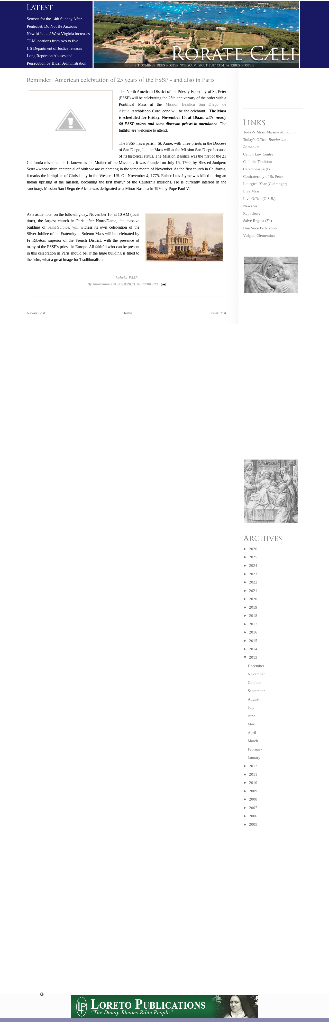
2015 (253, 641)
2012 (253, 766)
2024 (253, 565)
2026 (253, 549)
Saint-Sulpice (58, 227)
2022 (253, 582)
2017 (253, 624)
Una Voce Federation (260, 228)
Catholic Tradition (257, 162)
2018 (253, 616)
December (256, 666)
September (256, 691)
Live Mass (251, 191)
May (251, 724)
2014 (253, 649)
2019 (253, 607)
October (254, 682)
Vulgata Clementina (259, 235)
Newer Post (36, 313)
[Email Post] (162, 284)
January (254, 758)
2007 (253, 808)
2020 (253, 599)
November (256, 674)
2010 (253, 783)
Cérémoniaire (254, 169)
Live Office (252, 199)
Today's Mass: (269, 132)
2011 (253, 774)
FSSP (133, 278)
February (255, 749)
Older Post (217, 313)
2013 (253, 657)
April (252, 733)
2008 (253, 799)
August (253, 699)
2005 (253, 824)
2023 (253, 574)
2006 (253, 816)
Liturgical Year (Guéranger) (265, 184)
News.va (250, 206)
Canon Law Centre (258, 154)
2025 (253, 557)
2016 (253, 632)
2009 (253, 791)
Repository (252, 213)
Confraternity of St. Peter (263, 176)
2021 (253, 591)
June (251, 716)
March (253, 741)
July (251, 707)
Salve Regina (253, 221)
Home (127, 313)
